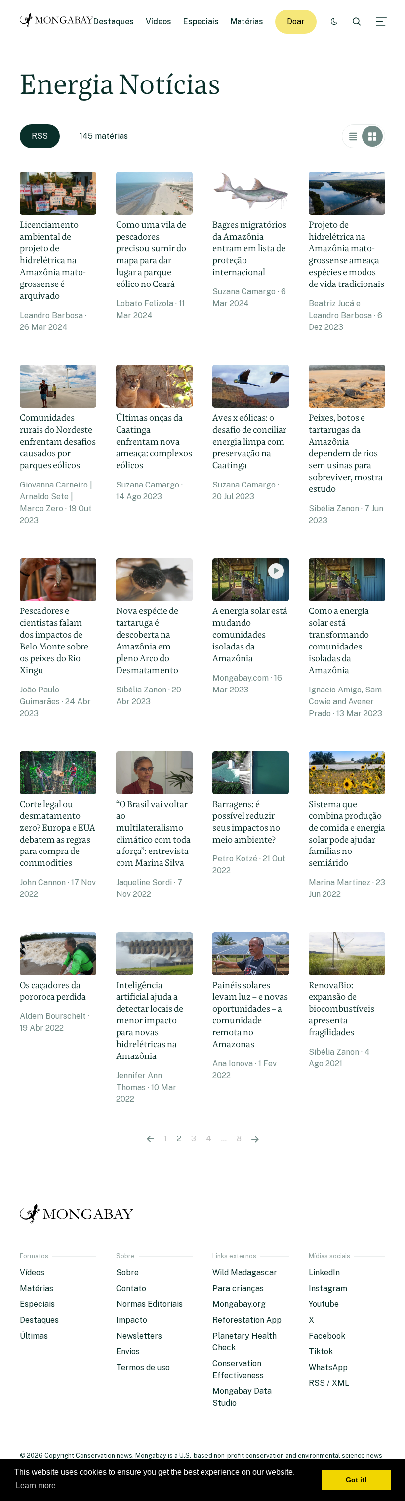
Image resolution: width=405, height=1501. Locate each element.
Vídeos (158, 21)
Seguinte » (255, 1139)
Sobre (127, 1272)
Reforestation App (247, 1320)
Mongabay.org (239, 1304)
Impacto (131, 1320)
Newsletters (139, 1335)
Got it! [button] (356, 1480)
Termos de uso (143, 1367)
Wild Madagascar (244, 1272)
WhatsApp (328, 1367)
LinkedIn (324, 1272)
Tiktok (321, 1351)
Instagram (328, 1288)
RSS (40, 136)
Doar (296, 21)
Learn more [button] (36, 1485)
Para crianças (238, 1288)
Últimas (34, 1335)
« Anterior (150, 1139)
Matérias (247, 21)
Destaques (113, 21)
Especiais (201, 21)
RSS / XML (329, 1383)
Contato (131, 1288)
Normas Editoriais (149, 1304)
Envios (128, 1351)
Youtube (324, 1304)
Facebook (327, 1335)
